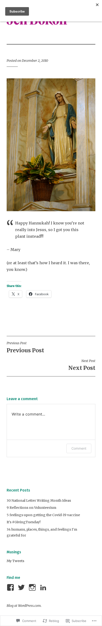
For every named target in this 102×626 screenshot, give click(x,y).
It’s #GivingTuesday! (24, 522)
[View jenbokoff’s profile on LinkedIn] (44, 587)
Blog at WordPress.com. (24, 606)
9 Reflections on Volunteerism (31, 507)
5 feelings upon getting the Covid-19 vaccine (43, 515)
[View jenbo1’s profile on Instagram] (33, 587)
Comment (78, 448)
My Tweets (15, 561)
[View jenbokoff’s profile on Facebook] (11, 587)
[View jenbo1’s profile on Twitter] (22, 587)
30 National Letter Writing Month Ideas (39, 500)
